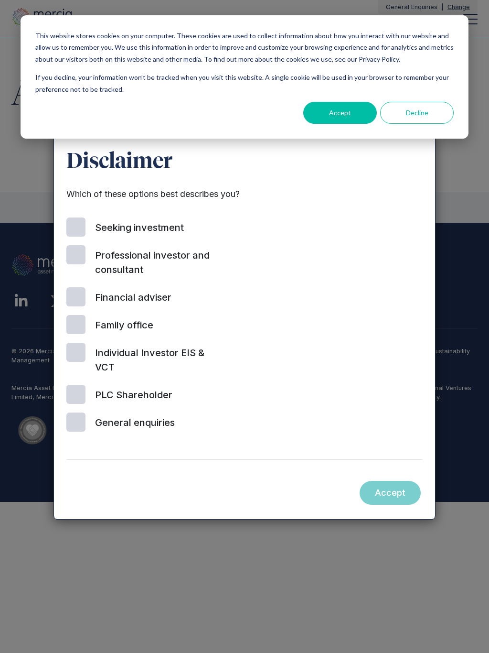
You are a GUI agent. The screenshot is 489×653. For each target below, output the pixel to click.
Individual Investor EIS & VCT (149, 360)
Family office (124, 325)
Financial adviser (133, 297)
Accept (340, 113)
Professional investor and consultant (152, 262)
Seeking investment (139, 227)
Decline (417, 113)
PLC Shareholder (133, 395)
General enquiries (135, 422)
